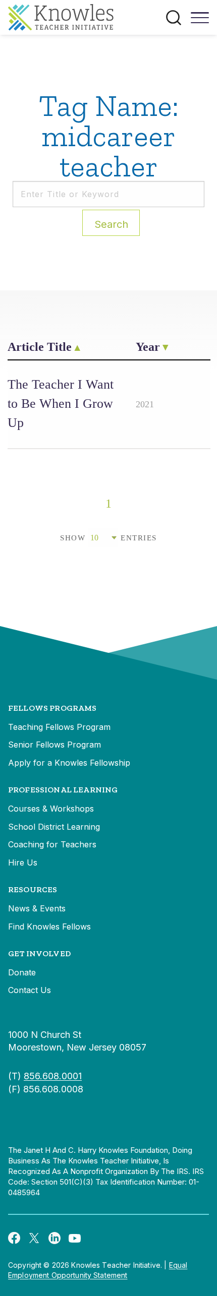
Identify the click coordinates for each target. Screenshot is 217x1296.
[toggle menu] (200, 21)
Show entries (108, 538)
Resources (32, 889)
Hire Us (22, 862)
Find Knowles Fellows (49, 926)
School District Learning (54, 827)
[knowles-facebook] (14, 1237)
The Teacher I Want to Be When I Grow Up (61, 403)
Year (148, 346)
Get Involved (39, 953)
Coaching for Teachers (52, 844)
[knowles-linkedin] (54, 1237)
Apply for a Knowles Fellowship (69, 763)
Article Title (40, 346)
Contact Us (29, 990)
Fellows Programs (52, 708)
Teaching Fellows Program (59, 727)
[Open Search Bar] (174, 18)
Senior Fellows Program (54, 744)
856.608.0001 (53, 1076)
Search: (111, 224)
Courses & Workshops (51, 809)
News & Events (37, 908)
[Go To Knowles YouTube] (75, 1237)
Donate (22, 972)
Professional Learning (63, 789)
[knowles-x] (34, 1237)
